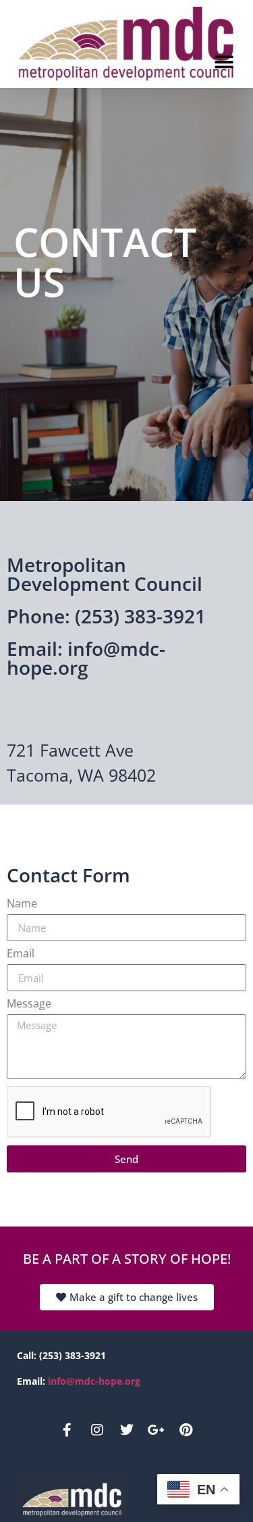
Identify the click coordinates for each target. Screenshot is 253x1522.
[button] (223, 62)
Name (22, 903)
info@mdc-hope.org (94, 1381)
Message (29, 1003)
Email (20, 953)
